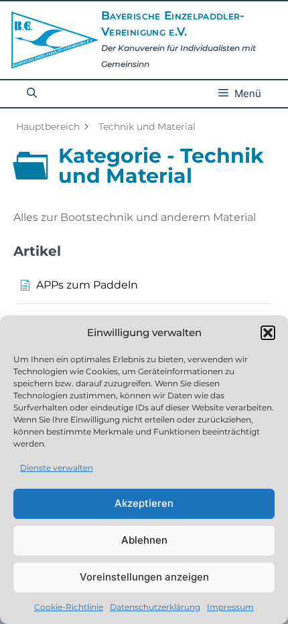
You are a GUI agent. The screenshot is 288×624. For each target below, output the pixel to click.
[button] (268, 332)
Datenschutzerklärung (155, 607)
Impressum (230, 607)
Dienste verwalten (56, 468)
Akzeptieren (144, 503)
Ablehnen (144, 540)
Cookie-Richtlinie (68, 607)
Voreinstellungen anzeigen (144, 576)
